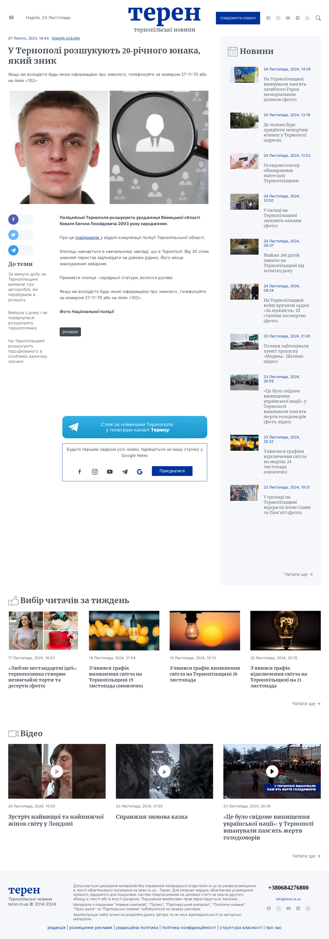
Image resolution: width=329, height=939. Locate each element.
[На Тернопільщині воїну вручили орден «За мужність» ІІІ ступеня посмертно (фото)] (244, 303)
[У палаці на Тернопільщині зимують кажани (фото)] (244, 211)
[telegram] (298, 18)
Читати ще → (298, 574)
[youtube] (288, 18)
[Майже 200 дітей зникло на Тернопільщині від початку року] (244, 256)
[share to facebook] (21, 219)
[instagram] (278, 18)
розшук (70, 331)
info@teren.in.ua (288, 899)
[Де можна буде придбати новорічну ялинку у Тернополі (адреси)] (244, 128)
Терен (164, 12)
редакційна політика (137, 927)
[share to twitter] (21, 235)
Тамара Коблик (65, 38)
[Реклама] (135, 427)
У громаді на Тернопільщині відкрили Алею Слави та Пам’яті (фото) (287, 504)
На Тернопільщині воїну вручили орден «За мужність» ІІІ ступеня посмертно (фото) (286, 310)
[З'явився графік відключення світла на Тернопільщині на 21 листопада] (285, 630)
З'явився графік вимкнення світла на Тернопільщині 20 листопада (205, 674)
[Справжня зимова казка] (164, 771)
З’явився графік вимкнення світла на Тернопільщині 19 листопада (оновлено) (116, 677)
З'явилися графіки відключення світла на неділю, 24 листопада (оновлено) (285, 461)
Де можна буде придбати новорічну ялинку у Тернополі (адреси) (286, 132)
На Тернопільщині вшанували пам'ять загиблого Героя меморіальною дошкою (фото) (285, 89)
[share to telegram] (21, 250)
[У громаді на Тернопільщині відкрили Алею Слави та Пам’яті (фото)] (244, 500)
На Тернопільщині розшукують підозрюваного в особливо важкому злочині (27, 351)
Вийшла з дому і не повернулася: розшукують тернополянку (27, 320)
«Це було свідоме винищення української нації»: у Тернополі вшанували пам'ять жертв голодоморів (268, 827)
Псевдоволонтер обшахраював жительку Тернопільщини (282, 173)
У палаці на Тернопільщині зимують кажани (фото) (282, 218)
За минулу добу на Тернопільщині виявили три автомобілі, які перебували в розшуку (27, 286)
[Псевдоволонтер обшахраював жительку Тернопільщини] (244, 168)
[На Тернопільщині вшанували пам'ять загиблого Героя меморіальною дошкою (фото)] (244, 84)
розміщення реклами (90, 927)
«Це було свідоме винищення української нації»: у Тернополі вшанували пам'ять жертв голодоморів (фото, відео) (285, 406)
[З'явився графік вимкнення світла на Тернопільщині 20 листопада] (205, 630)
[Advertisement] (28, 445)
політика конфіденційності (189, 927)
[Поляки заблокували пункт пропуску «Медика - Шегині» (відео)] (244, 349)
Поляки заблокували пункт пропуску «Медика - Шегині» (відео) (286, 353)
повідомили (87, 237)
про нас (274, 927)
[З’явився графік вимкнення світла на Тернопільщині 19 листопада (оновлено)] (124, 630)
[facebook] (268, 18)
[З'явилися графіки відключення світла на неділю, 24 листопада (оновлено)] (244, 454)
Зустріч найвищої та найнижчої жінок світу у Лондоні (56, 820)
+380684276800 (288, 887)
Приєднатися (172, 471)
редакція (57, 927)
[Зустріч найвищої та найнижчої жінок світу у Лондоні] (57, 771)
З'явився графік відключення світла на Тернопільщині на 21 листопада (278, 677)
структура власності (241, 927)
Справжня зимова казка (152, 816)
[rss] (307, 18)
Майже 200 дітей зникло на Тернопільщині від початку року (284, 263)
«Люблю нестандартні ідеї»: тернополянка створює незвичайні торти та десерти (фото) (42, 677)
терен (24, 889)
